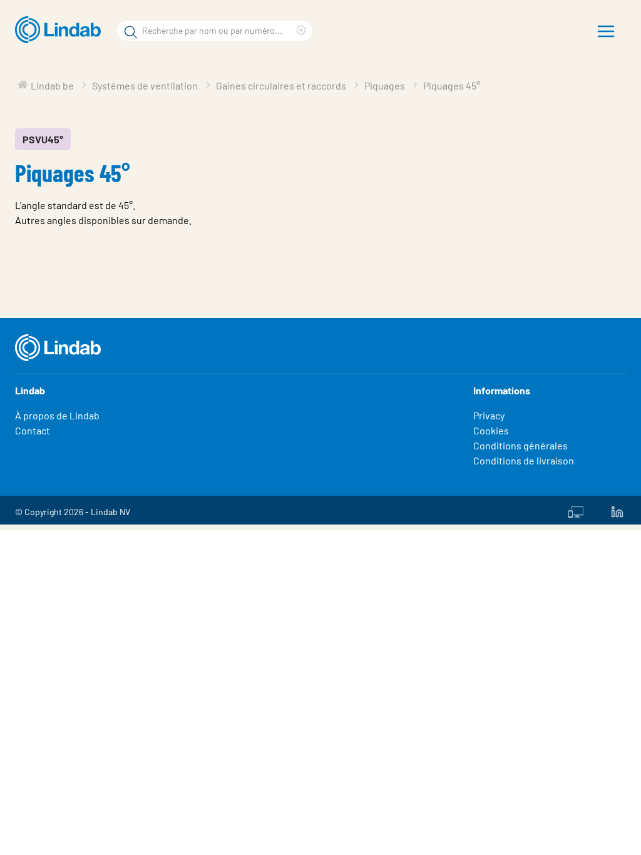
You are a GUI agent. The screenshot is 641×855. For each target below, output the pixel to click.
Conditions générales (520, 445)
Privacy (489, 415)
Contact (32, 430)
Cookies (491, 430)
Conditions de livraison (523, 460)
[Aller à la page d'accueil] (61, 30)
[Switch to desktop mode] (575, 510)
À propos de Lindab (57, 415)
